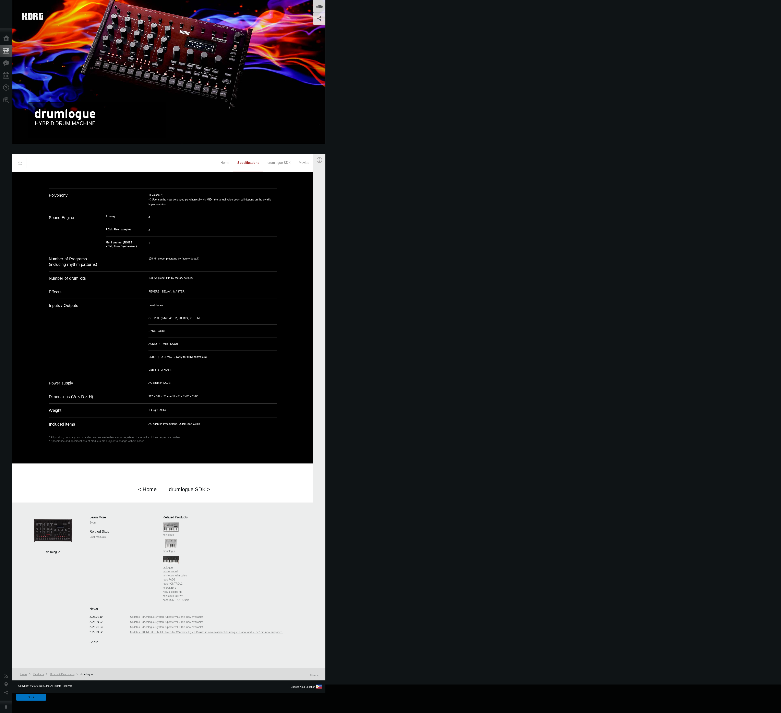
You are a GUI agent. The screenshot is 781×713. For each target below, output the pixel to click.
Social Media (7, 693)
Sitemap (314, 675)
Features (7, 63)
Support (7, 88)
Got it (31, 697)
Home (7, 39)
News (7, 676)
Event (322, 227)
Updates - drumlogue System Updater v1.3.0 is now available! (166, 616)
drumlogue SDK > (189, 489)
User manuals (97, 536)
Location (7, 684)
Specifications (248, 162)
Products (7, 51)
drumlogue (87, 674)
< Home (147, 489)
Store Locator (7, 100)
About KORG (7, 707)
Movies (304, 162)
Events (7, 75)
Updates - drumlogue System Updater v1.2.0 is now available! (166, 621)
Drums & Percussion (62, 674)
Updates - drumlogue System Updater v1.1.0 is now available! (166, 627)
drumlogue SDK (279, 162)
